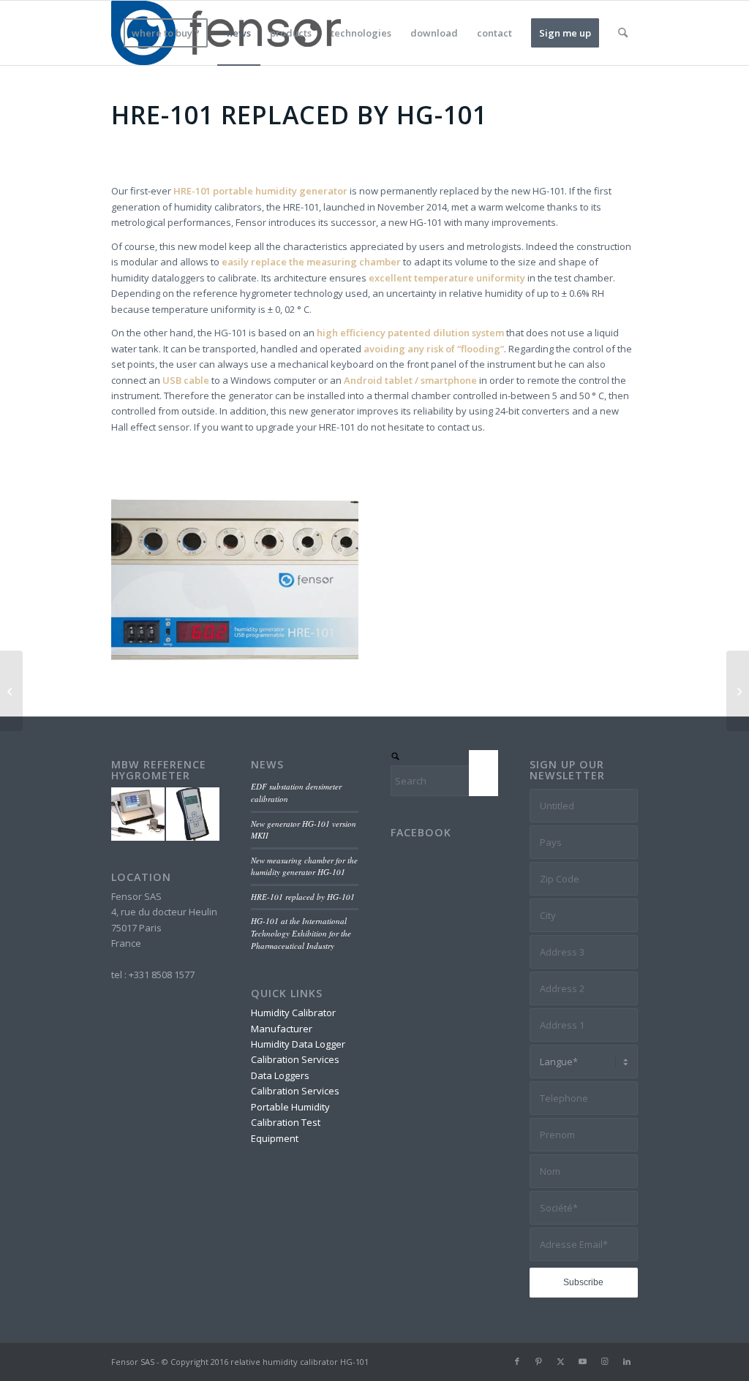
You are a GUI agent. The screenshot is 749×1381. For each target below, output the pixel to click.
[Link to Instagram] (605, 1361)
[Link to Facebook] (517, 1361)
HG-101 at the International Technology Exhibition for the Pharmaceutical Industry (301, 932)
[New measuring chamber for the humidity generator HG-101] (737, 691)
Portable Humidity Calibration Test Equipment (290, 1122)
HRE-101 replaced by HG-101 (303, 896)
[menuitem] (165, 33)
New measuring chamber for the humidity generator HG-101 (304, 866)
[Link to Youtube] (583, 1361)
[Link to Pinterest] (539, 1361)
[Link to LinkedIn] (627, 1361)
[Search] (623, 33)
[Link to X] (561, 1361)
